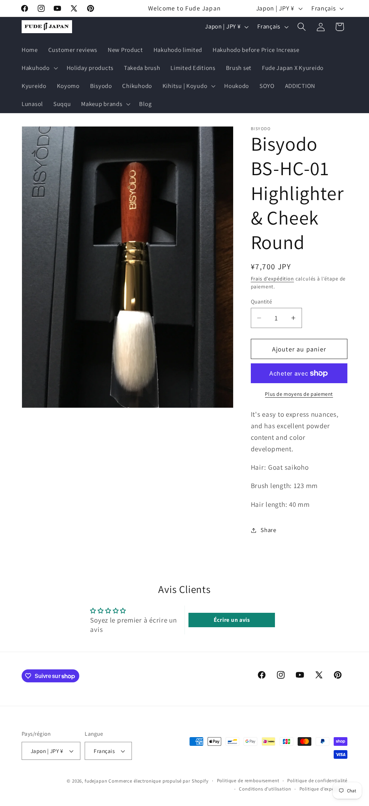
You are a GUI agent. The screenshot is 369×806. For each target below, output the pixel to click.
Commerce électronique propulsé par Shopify (158, 781)
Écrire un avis (232, 620)
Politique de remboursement (248, 781)
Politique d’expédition (323, 789)
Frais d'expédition (272, 278)
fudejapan (96, 781)
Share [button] (268, 530)
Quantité (261, 301)
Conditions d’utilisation (265, 789)
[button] (39, 68)
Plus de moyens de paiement (299, 393)
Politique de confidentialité (317, 781)
